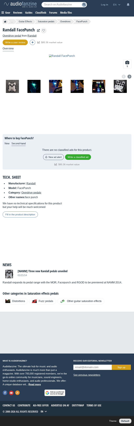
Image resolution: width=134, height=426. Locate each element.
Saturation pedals (46, 21)
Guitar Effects (25, 21)
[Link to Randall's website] (37, 30)
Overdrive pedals (31, 192)
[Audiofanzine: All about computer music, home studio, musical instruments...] (20, 5)
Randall (32, 35)
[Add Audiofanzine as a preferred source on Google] (54, 393)
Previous (124, 77)
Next (129, 77)
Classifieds (40, 12)
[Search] (84, 4)
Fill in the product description (20, 214)
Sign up (121, 367)
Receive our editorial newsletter (92, 361)
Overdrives (65, 21)
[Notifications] (128, 5)
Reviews (17, 12)
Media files (66, 12)
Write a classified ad (78, 157)
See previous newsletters (86, 374)
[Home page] (5, 21)
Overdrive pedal (12, 35)
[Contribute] (32, 42)
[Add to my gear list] (43, 30)
